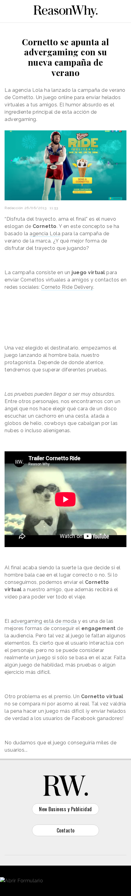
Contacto (66, 830)
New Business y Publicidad (65, 809)
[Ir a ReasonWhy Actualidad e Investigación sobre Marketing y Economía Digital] (65, 10)
